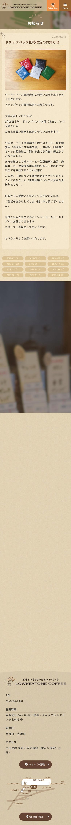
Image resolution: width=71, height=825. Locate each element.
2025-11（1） (13, 269)
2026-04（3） (13, 263)
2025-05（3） (36, 275)
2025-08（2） (13, 275)
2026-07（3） (13, 258)
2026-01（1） (36, 263)
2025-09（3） (59, 269)
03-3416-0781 (14, 701)
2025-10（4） (36, 269)
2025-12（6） (59, 263)
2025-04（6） (59, 275)
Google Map (36, 816)
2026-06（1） (36, 258)
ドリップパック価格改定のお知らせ (32, 41)
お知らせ (35, 23)
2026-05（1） (59, 258)
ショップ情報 (36, 764)
